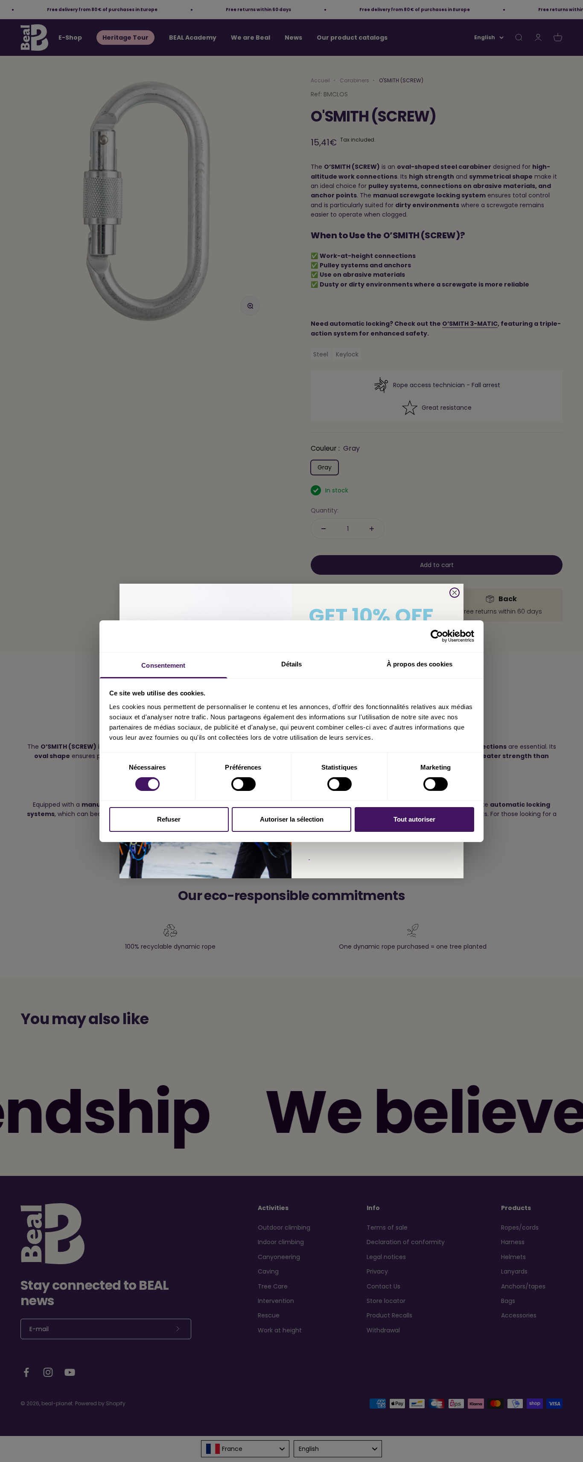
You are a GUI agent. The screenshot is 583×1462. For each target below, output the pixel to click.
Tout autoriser (414, 819)
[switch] (243, 784)
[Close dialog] (454, 592)
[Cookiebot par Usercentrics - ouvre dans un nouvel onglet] (436, 636)
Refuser (169, 819)
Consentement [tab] (163, 665)
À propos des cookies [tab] (419, 663)
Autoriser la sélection (292, 819)
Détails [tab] (291, 663)
